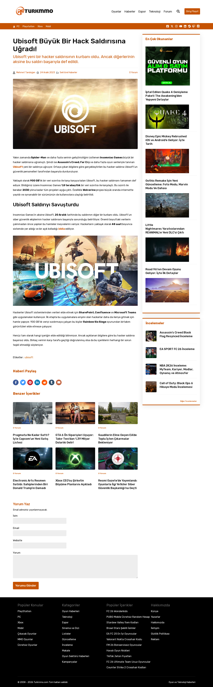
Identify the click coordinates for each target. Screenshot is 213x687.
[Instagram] (176, 26)
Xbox (40, 26)
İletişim (155, 628)
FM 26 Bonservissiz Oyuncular (124, 644)
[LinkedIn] (37, 382)
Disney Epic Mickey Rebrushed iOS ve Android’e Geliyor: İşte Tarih (166, 140)
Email (16, 528)
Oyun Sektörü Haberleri (75, 656)
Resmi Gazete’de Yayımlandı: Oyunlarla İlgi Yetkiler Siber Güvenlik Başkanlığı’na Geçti (117, 484)
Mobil (48, 26)
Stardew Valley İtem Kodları (122, 622)
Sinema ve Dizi (70, 628)
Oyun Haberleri (70, 611)
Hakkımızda (157, 622)
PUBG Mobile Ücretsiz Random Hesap (128, 616)
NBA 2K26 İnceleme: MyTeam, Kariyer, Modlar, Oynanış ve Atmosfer (176, 369)
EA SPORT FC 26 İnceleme (177, 349)
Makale (66, 650)
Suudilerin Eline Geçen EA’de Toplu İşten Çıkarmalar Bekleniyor (117, 438)
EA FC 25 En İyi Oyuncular (121, 633)
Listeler (66, 633)
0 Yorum (133, 72)
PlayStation (24, 611)
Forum (168, 11)
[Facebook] (16, 382)
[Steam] (189, 26)
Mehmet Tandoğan (25, 72)
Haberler (129, 11)
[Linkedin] (185, 26)
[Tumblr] (51, 382)
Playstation (28, 26)
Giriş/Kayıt (192, 11)
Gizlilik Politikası (160, 633)
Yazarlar (155, 616)
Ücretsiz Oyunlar (27, 644)
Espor (142, 11)
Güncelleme (69, 639)
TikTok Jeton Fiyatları (118, 656)
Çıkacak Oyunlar (27, 633)
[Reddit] (44, 382)
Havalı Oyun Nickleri (118, 650)
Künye (154, 611)
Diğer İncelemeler (188, 401)
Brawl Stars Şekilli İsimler (121, 628)
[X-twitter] (172, 26)
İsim (15, 516)
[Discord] (198, 26)
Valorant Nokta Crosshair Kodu (124, 639)
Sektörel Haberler (68, 72)
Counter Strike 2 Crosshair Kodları (126, 667)
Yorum (16, 553)
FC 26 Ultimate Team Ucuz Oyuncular (128, 661)
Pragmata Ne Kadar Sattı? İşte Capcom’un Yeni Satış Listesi (31, 438)
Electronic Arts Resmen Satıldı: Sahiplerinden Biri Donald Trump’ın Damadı (30, 484)
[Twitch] (193, 26)
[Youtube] (180, 26)
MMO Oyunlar (25, 639)
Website (17, 540)
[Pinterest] (30, 382)
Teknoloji (154, 11)
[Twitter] (23, 382)
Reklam (155, 639)
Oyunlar (116, 11)
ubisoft (29, 357)
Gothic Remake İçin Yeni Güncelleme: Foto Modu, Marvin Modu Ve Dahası (166, 184)
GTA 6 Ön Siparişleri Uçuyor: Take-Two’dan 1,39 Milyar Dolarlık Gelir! (75, 438)
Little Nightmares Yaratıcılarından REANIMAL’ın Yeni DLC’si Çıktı (164, 228)
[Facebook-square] (167, 26)
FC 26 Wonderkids (117, 611)
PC (18, 26)
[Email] (59, 382)
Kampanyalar (69, 661)
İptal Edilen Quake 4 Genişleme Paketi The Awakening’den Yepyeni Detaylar (166, 95)
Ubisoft (18, 166)
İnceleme (67, 644)
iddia (61, 228)
